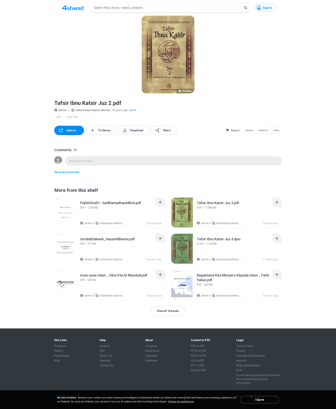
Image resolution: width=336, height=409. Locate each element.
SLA (238, 370)
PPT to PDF (198, 365)
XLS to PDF (197, 360)
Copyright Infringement (250, 355)
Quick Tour (106, 355)
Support (105, 346)
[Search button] (245, 7)
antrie (62, 110)
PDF (59, 117)
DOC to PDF (198, 346)
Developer (151, 360)
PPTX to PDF (198, 350)
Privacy (240, 350)
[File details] (69, 212)
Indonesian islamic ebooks (93, 110)
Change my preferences (181, 401)
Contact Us (106, 365)
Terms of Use (244, 346)
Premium (60, 346)
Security (241, 360)
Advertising (152, 350)
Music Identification (248, 365)
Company (151, 346)
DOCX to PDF (198, 355)
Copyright (151, 355)
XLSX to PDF (198, 370)
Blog (57, 360)
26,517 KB (72, 117)
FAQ (102, 350)
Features (105, 360)
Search (58, 350)
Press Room (61, 355)
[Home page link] (72, 7)
